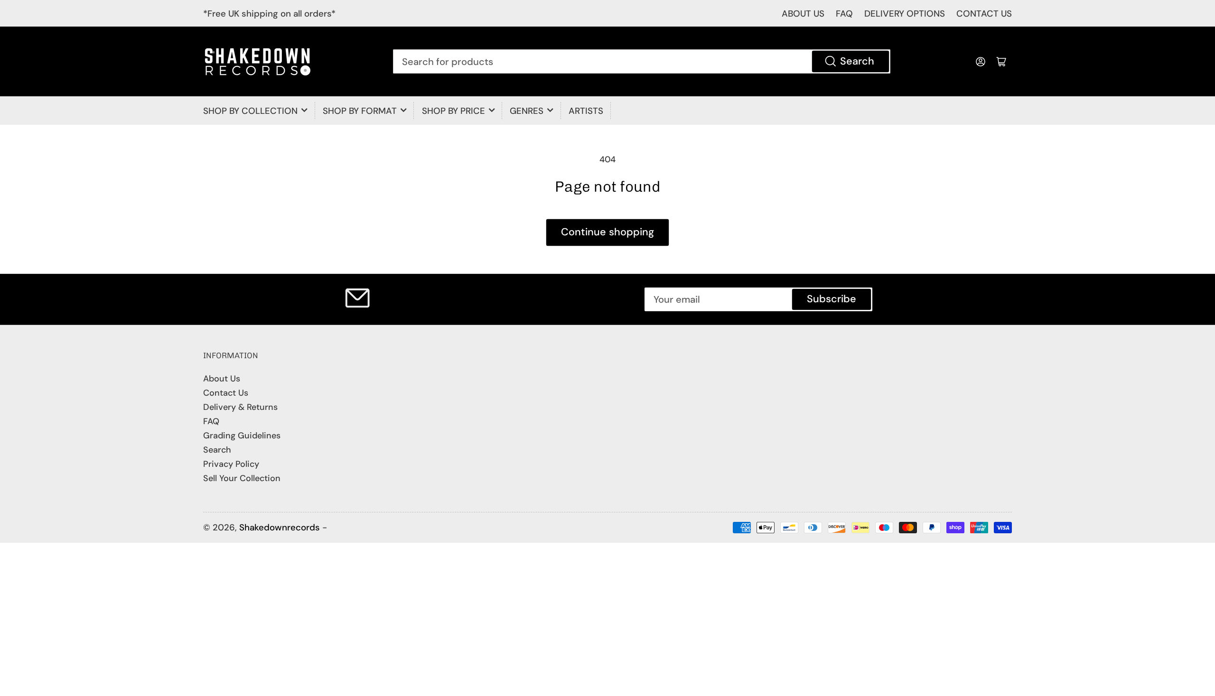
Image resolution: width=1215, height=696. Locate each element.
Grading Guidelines (241, 435)
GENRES (526, 111)
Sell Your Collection (241, 478)
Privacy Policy (231, 464)
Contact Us (225, 393)
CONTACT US (984, 13)
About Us (221, 378)
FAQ (844, 13)
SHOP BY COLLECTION (250, 111)
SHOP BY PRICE (453, 111)
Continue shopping (607, 232)
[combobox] (642, 61)
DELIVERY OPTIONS (904, 13)
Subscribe (831, 299)
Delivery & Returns (240, 407)
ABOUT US (803, 13)
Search (857, 61)
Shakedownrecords (279, 527)
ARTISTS (586, 111)
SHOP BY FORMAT (360, 111)
